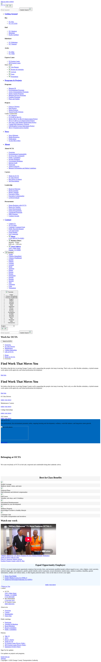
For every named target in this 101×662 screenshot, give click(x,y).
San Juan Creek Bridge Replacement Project (22, 122)
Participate (8, 622)
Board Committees (10, 628)
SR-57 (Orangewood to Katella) (19, 128)
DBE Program (13, 214)
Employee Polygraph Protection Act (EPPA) (18, 579)
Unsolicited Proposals (15, 212)
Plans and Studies (14, 99)
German (11, 263)
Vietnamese (12, 288)
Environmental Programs (16, 90)
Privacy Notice (9, 640)
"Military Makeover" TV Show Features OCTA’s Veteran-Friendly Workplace (25, 555)
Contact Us (12, 223)
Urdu (10, 286)
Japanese (11, 268)
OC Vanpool (13, 44)
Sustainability (9, 614)
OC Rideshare (13, 42)
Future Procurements (15, 210)
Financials (12, 165)
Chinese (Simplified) (15, 256)
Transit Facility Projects (16, 112)
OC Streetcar (13, 31)
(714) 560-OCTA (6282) (16, 237)
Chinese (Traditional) (15, 258)
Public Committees (14, 157)
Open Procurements (15, 209)
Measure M (12, 88)
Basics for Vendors (14, 207)
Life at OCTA (9, 352)
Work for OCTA (14, 176)
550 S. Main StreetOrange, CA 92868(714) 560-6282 (11, 595)
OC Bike (11, 52)
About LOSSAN (14, 166)
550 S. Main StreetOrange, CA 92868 (15, 248)
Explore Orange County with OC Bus (12, 561)
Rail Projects (13, 108)
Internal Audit (13, 163)
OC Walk (12, 53)
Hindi (10, 267)
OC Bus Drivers (14, 177)
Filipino (11, 261)
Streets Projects (13, 110)
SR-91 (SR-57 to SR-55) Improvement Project (23, 119)
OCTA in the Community (17, 156)
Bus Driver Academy (15, 179)
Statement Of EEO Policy (13, 647)
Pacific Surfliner (14, 35)
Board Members (10, 626)
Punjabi (11, 277)
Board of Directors (14, 189)
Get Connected (13, 234)
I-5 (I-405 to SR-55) (15, 117)
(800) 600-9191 (9, 604)
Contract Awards (14, 216)
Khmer (11, 270)
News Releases (13, 135)
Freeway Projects (14, 106)
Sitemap (3, 658)
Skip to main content (7, 1)
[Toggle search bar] (4, 328)
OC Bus (11, 22)
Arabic (11, 254)
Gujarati (11, 265)
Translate (10, 252)
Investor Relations (14, 159)
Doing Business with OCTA (17, 205)
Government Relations (16, 161)
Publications (12, 139)
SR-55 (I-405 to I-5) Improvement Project (22, 121)
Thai (10, 282)
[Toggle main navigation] (9, 6)
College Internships (11, 350)
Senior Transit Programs (16, 93)
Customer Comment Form (17, 227)
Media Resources (14, 137)
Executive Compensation (16, 196)
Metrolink (12, 33)
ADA (6, 638)
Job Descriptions (14, 181)
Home (7, 355)
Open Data (8, 616)
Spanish (11, 281)
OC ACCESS (13, 23)
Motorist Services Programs (17, 95)
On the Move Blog (14, 140)
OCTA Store (13, 225)
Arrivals (13, 72)
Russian (11, 279)
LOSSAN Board (14, 198)
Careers (7, 612)
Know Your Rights (10, 576)
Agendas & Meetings (11, 624)
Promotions (14, 76)
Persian (11, 274)
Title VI (7, 636)
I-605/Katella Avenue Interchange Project (21, 126)
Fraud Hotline (13, 232)
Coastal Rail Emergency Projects (19, 124)
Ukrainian (12, 284)
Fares (12, 74)
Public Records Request (16, 229)
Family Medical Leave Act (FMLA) (16, 578)
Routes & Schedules (17, 69)
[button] (52, 14)
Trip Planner (15, 67)
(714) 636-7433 (9, 600)
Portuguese (12, 275)
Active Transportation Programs (19, 92)
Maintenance (9, 348)
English (11, 260)
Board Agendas (13, 190)
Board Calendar (14, 192)
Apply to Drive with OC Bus (10, 557)
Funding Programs (14, 97)
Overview (12, 152)
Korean (11, 272)
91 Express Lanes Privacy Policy (15, 643)
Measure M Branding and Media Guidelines (22, 168)
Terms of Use (9, 641)
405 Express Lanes (15, 63)
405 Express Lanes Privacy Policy (15, 645)
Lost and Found (14, 230)
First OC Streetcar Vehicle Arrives (11, 559)
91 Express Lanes (14, 61)
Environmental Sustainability (18, 154)
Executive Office (14, 194)
